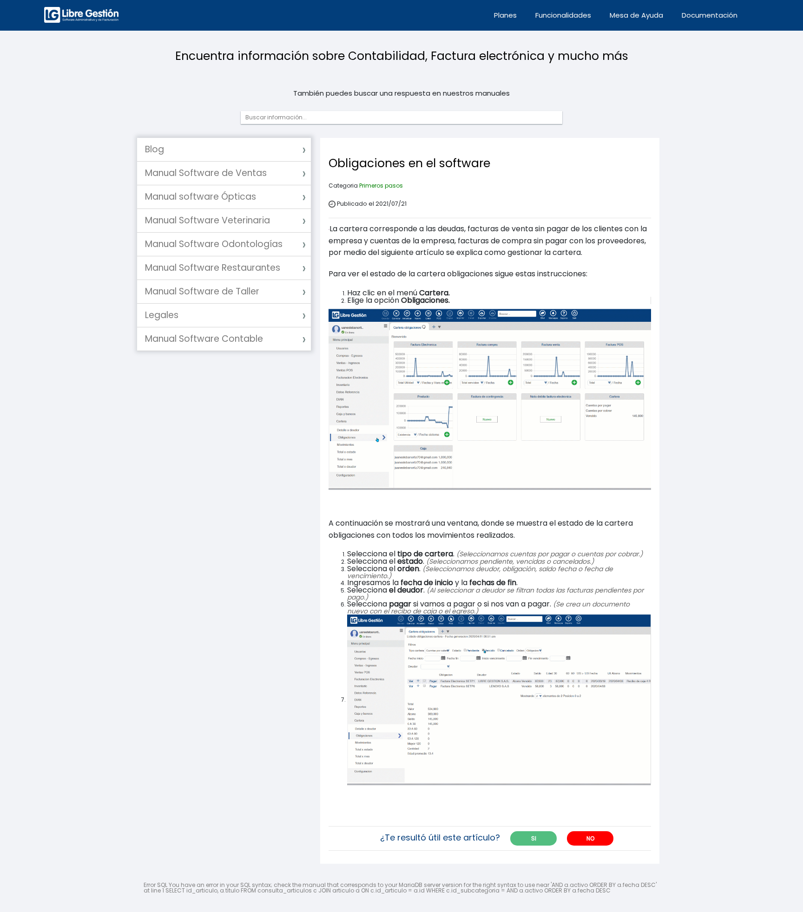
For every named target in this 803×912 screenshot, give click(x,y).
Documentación (709, 15)
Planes (505, 15)
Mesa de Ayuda (636, 15)
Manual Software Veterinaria (207, 220)
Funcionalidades (563, 15)
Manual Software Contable (204, 338)
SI (533, 838)
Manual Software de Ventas (206, 173)
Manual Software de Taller (202, 291)
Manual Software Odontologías (214, 244)
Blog (154, 149)
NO (590, 838)
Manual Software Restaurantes (212, 267)
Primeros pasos (381, 185)
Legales (161, 315)
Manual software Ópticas (200, 196)
